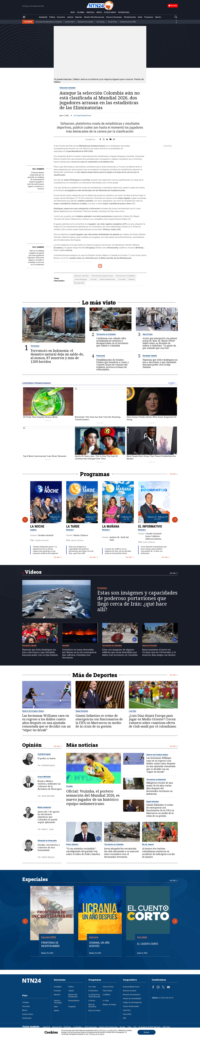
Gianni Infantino (82, 711)
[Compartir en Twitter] (104, 139)
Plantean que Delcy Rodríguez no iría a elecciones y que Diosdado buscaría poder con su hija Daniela (160, 363)
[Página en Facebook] (153, 987)
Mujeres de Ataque (109, 1005)
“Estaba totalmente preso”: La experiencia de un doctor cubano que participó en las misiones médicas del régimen (45, 550)
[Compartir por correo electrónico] (110, 139)
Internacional (26, 1018)
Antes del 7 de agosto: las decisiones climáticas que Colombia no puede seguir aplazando (49, 817)
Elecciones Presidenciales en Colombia (49, 22)
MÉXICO (99, 12)
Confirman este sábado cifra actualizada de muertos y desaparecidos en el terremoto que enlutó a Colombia (112, 342)
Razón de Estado (94, 1011)
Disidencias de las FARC (128, 22)
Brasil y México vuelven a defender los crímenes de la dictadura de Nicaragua (50, 785)
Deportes (78, 17)
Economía (61, 17)
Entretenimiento (130, 17)
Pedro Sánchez (72, 844)
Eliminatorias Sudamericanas (102, 276)
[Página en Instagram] (158, 987)
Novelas (122, 1027)
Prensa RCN (127, 1014)
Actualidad (43, 17)
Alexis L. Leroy (47, 829)
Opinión (158, 17)
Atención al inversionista (131, 995)
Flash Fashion (107, 991)
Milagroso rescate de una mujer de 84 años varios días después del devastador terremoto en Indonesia (159, 788)
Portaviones (102, 588)
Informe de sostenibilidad (132, 999)
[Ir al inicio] (35, 984)
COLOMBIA (80, 12)
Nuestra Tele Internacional (94, 17)
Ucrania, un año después (99, 944)
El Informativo (150, 526)
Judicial (70, 17)
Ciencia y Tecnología (114, 17)
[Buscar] (176, 17)
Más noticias (82, 745)
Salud (140, 17)
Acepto (146, 1032)
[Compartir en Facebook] (100, 139)
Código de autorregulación (132, 1002)
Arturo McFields (44, 777)
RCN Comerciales (91, 1027)
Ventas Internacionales (131, 1006)
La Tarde (73, 526)
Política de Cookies (96, 1034)
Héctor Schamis (48, 857)
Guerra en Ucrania (149, 645)
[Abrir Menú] (24, 17)
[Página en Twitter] (163, 987)
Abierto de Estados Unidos (33, 711)
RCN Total (166, 1027)
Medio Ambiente (44, 807)
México (24, 1010)
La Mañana (110, 526)
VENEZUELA (90, 12)
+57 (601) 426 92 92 (165, 998)
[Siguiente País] (176, 23)
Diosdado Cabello (150, 356)
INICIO (72, 12)
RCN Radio (67, 1027)
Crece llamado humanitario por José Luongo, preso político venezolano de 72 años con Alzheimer (154, 550)
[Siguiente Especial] (175, 921)
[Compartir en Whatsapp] (114, 139)
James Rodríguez (80, 279)
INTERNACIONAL (124, 12)
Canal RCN (46, 1027)
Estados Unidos (27, 1014)
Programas (148, 17)
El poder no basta (46, 758)
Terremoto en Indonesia (156, 779)
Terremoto (35, 346)
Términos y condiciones (108, 1030)
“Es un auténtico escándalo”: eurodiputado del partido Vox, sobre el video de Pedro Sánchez (83, 851)
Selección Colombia (67, 88)
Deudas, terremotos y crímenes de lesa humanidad (49, 847)
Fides (129, 1027)
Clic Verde (92, 987)
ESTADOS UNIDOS (110, 12)
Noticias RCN (56, 1027)
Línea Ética (127, 1010)
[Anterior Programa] (25, 520)
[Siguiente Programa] (175, 520)
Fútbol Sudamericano (107, 279)
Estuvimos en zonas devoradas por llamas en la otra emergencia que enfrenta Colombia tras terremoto (79, 653)
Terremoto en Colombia (106, 334)
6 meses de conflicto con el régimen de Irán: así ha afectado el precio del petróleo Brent (118, 551)
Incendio (65, 645)
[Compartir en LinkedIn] (107, 139)
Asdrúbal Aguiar (44, 754)
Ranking (131, 279)
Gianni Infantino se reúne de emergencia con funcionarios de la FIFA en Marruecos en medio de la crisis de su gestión (99, 721)
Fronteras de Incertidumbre (50, 944)
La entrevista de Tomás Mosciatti (94, 996)
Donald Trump (112, 22)
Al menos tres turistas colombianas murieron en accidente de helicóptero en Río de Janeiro (158, 852)
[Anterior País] (176, 21)
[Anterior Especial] (25, 921)
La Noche (37, 526)
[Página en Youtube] (168, 987)
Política (52, 17)
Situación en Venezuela (47, 840)
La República (77, 1027)
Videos (33, 572)
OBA (124, 1018)
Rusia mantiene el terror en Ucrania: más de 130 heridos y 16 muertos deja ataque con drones (159, 652)
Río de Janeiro (148, 844)
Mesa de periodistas (92, 1006)
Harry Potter (148, 334)
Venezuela (100, 356)
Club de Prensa (108, 987)
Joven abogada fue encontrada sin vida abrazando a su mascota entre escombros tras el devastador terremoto (121, 852)
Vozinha (69, 786)
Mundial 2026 (79, 283)
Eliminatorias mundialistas (125, 276)
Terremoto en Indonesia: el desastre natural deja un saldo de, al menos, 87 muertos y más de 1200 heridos (57, 356)
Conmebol (122, 279)
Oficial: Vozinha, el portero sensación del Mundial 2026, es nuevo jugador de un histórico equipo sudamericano (93, 797)
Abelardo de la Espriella (85, 22)
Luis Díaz (93, 279)
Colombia (25, 1002)
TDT (135, 1027)
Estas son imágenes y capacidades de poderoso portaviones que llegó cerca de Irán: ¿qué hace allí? (81, 550)
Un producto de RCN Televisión (150, 1027)
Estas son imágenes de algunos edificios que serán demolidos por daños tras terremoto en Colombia (120, 652)
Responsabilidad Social (131, 987)
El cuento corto (147, 943)
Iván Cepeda (101, 22)
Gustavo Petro (69, 22)
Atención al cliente (129, 991)
